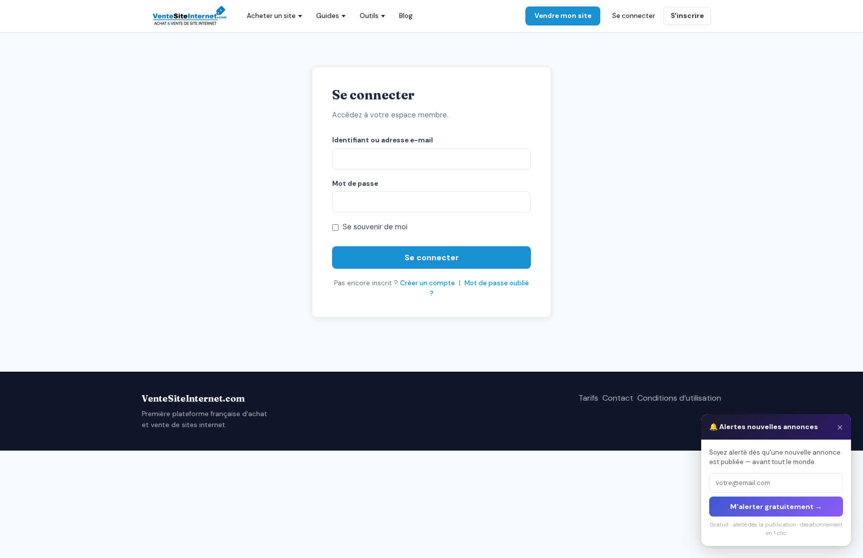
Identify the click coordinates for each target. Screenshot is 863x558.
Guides (327, 15)
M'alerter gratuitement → (776, 506)
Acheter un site (271, 15)
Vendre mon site (562, 15)
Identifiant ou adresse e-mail (382, 140)
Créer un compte (427, 283)
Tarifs (588, 398)
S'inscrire (687, 15)
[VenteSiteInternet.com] (190, 16)
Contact (617, 398)
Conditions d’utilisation (679, 398)
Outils (369, 15)
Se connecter (633, 15)
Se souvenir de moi (375, 226)
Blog (406, 15)
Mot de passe (355, 183)
